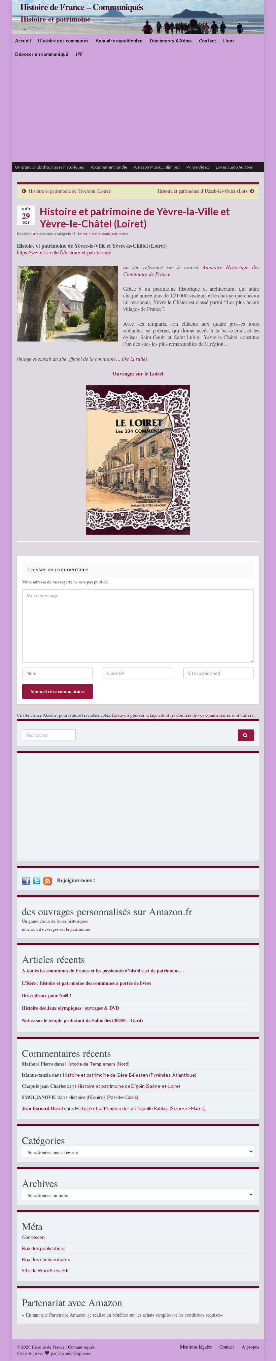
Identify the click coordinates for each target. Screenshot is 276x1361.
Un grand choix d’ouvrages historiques (49, 167)
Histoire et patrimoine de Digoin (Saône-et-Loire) (129, 1086)
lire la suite (132, 358)
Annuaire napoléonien (119, 40)
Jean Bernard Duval (42, 1108)
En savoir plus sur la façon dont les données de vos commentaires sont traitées (182, 715)
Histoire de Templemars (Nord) (97, 1064)
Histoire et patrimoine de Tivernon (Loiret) (70, 191)
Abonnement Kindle (109, 167)
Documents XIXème (171, 40)
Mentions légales (196, 1347)
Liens (229, 40)
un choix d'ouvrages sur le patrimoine (56, 929)
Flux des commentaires (46, 1259)
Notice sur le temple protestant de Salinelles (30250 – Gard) (82, 1020)
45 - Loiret (79, 233)
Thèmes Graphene (74, 1353)
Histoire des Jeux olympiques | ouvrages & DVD (70, 1007)
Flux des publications (44, 1248)
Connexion (33, 1237)
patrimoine (119, 233)
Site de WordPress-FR (45, 1270)
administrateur (33, 233)
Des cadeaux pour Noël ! (46, 995)
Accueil (23, 40)
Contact (207, 40)
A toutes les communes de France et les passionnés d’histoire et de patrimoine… (103, 970)
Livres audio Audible (234, 167)
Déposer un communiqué (41, 54)
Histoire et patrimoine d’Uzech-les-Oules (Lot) (202, 191)
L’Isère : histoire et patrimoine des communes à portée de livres (86, 983)
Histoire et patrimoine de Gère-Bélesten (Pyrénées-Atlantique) (129, 1075)
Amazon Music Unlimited (157, 167)
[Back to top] (260, 1345)
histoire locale (99, 233)
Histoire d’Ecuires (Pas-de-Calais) (103, 1097)
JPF (78, 54)
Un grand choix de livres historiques (55, 921)
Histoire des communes (63, 40)
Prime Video (197, 167)
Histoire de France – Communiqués (81, 6)
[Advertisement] (138, 111)
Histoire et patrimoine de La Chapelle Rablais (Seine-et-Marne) (140, 1108)
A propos (250, 1347)
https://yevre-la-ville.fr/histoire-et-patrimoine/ (64, 252)
